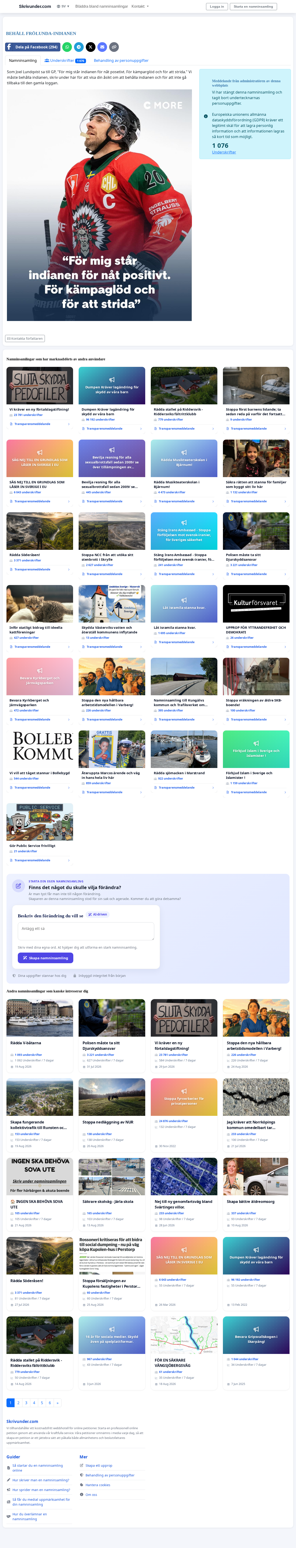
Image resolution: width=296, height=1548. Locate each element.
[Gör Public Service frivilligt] (39, 834)
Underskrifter (66, 60)
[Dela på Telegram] (79, 47)
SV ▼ (66, 6)
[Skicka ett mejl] (102, 47)
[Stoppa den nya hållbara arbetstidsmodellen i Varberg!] (112, 691)
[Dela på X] (91, 47)
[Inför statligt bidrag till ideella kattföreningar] (39, 618)
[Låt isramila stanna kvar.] (184, 616)
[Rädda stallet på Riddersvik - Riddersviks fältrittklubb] (184, 400)
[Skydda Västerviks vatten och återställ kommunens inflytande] (112, 618)
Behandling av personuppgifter (121, 60)
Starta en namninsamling (253, 6)
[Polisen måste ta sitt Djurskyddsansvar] (256, 545)
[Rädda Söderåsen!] (39, 543)
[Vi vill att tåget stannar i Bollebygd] (39, 761)
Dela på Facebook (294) (36, 47)
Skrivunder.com (35, 6)
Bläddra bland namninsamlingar (101, 6)
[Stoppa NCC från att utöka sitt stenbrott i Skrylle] (112, 545)
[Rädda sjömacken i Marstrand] (184, 761)
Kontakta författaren (27, 338)
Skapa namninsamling (48, 958)
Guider (13, 1457)
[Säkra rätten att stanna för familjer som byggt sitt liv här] (256, 473)
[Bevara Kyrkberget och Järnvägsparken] (39, 691)
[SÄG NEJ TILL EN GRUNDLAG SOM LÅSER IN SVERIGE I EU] (39, 473)
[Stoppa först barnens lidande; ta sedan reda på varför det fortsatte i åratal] (256, 400)
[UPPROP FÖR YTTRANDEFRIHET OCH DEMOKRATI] (256, 618)
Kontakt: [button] (139, 6)
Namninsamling (23, 60)
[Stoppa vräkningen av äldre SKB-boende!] (256, 691)
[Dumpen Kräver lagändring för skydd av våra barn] (112, 400)
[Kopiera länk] (114, 47)
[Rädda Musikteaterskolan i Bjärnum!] (184, 473)
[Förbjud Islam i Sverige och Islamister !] (256, 764)
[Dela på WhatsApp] (67, 47)
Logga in (217, 6)
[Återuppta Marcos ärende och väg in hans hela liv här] (112, 764)
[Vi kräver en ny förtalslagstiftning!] (39, 398)
